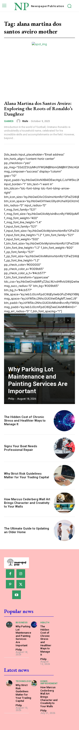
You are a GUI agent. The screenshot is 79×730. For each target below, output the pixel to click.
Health (44, 622)
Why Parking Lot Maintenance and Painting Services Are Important (37, 380)
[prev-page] (61, 320)
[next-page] (68, 320)
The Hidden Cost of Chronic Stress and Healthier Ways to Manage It (25, 420)
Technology (24, 681)
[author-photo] (19, 121)
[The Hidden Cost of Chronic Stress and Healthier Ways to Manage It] (64, 420)
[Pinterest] (10, 584)
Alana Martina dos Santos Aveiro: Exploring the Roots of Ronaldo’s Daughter (38, 108)
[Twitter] (20, 584)
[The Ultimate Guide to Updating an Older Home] (64, 530)
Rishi (25, 121)
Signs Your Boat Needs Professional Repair (20, 448)
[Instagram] (20, 573)
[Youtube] (16, 594)
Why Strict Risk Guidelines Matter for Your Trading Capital (26, 475)
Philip (11, 398)
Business (22, 622)
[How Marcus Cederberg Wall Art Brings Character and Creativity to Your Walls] (64, 503)
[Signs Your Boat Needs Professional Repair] (64, 448)
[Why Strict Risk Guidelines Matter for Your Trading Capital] (64, 475)
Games (8, 121)
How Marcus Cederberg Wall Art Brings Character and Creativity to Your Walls (27, 502)
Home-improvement (49, 682)
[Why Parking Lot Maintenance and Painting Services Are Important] (39, 358)
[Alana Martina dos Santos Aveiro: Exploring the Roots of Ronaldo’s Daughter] (39, 75)
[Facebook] (10, 573)
